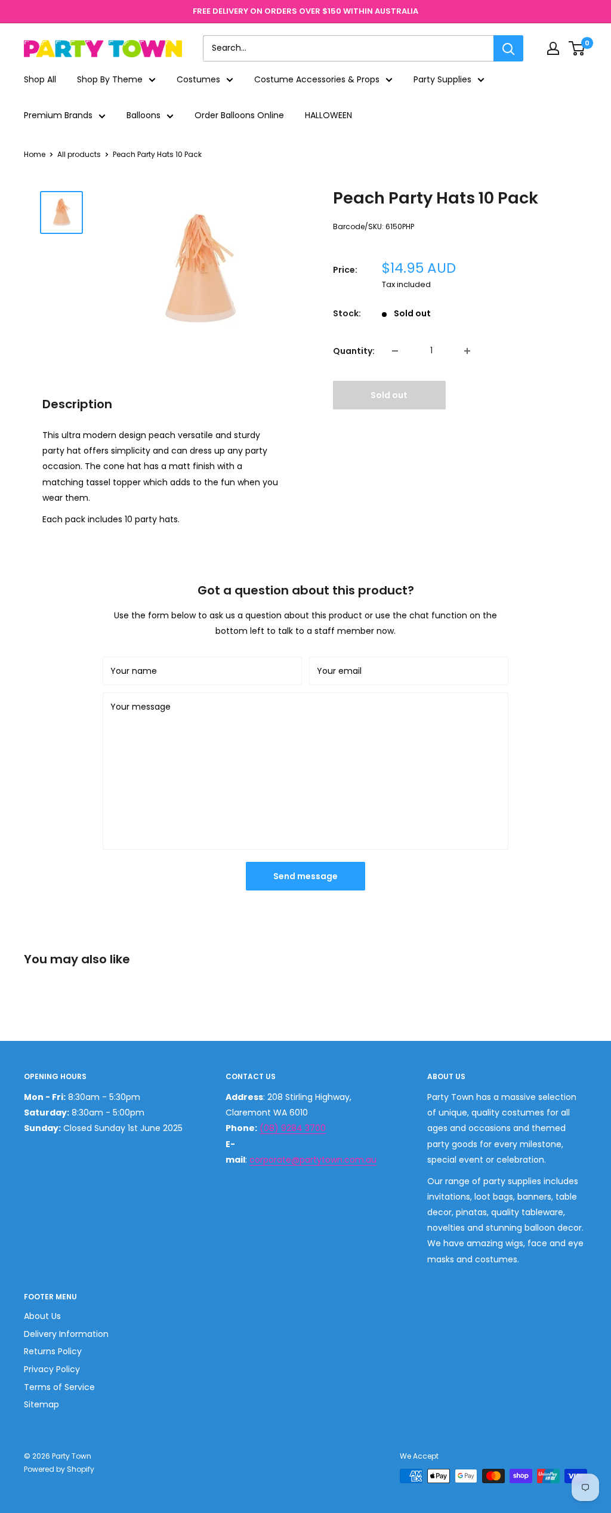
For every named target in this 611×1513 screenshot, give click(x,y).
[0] (577, 48)
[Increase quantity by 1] (467, 350)
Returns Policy (53, 1351)
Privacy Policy (52, 1369)
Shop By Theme (110, 79)
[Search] (508, 48)
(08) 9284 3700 (293, 1128)
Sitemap (41, 1404)
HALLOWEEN (328, 115)
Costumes (198, 79)
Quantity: (354, 351)
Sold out (389, 395)
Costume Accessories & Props (316, 79)
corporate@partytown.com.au (313, 1160)
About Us (42, 1316)
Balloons (143, 115)
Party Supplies (442, 79)
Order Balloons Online (239, 115)
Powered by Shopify (59, 1469)
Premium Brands (58, 115)
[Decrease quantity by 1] (395, 350)
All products (79, 154)
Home (34, 154)
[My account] (553, 48)
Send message (305, 876)
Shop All (40, 79)
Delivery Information (66, 1334)
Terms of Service (59, 1387)
